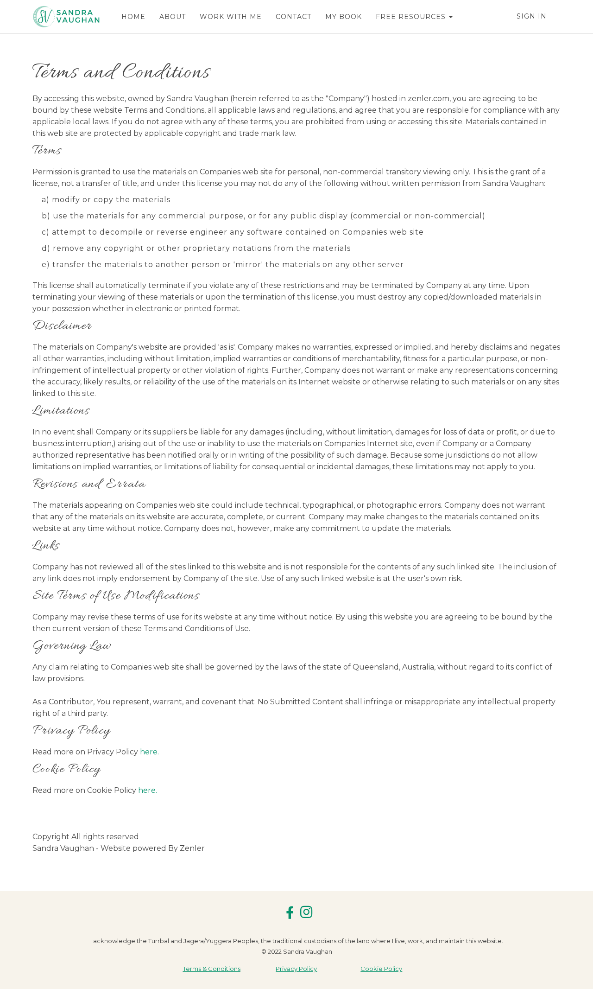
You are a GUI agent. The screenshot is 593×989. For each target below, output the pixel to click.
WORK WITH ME (231, 17)
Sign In (532, 16)
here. (149, 751)
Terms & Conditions (211, 968)
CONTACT (293, 17)
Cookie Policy (381, 968)
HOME (133, 17)
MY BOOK (343, 17)
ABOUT (172, 17)
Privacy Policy (296, 968)
